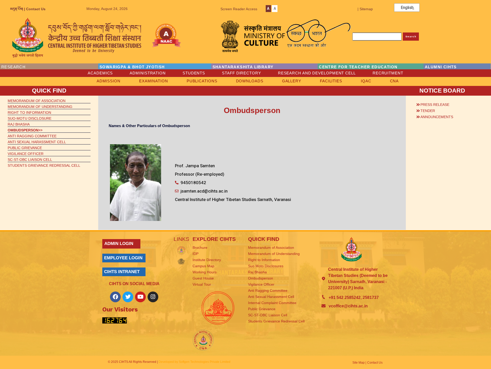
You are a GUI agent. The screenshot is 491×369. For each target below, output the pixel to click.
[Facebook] (115, 297)
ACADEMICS (100, 73)
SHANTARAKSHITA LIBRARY (243, 67)
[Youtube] (140, 297)
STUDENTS (194, 73)
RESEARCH (13, 67)
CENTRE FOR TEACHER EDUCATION (358, 67)
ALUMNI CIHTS (441, 67)
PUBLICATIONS (202, 81)
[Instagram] (153, 297)
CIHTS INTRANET (122, 271)
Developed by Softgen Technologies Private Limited (194, 362)
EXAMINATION (153, 81)
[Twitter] (127, 297)
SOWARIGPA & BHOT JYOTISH (132, 67)
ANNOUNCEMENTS (436, 117)
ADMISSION (108, 81)
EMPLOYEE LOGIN (123, 257)
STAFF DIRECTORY (241, 73)
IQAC (366, 81)
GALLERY (291, 81)
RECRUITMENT (388, 73)
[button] (447, 104)
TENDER (427, 111)
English (407, 8)
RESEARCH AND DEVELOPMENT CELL (317, 73)
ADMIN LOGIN (118, 243)
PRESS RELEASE (434, 105)
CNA (394, 81)
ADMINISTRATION (148, 73)
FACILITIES (331, 81)
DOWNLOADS (249, 81)
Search (410, 36)
